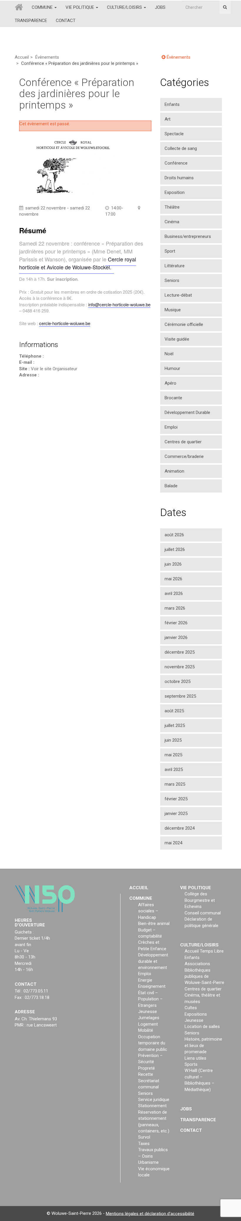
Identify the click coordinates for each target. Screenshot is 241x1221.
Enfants (172, 104)
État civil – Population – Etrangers (150, 999)
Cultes (191, 1007)
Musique (173, 309)
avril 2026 (174, 593)
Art (167, 119)
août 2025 (174, 710)
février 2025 (176, 798)
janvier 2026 (176, 637)
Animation (174, 471)
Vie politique (80, 7)
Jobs (160, 7)
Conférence (176, 163)
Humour (172, 368)
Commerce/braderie (184, 456)
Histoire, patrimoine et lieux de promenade (203, 1045)
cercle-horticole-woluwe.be (64, 323)
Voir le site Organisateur (54, 368)
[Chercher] (225, 7)
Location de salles (202, 1026)
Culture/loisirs (125, 7)
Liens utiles (195, 1058)
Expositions (196, 1014)
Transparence (31, 20)
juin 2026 (173, 564)
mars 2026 (175, 608)
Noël (169, 353)
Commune (43, 7)
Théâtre (172, 207)
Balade (171, 485)
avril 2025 (174, 769)
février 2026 (176, 622)
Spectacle (174, 133)
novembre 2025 (180, 666)
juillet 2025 (175, 725)
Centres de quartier (183, 441)
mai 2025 (173, 754)
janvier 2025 (176, 813)
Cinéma (172, 221)
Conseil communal (203, 913)
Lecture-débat (178, 295)
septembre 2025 (180, 696)
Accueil (22, 57)
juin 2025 (173, 740)
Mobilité (145, 1030)
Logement (148, 1024)
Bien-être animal (154, 923)
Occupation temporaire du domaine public (152, 1043)
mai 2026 (173, 578)
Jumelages (148, 1017)
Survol (144, 1137)
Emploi (171, 427)
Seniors (172, 280)
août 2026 (174, 534)
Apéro (170, 383)
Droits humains (179, 177)
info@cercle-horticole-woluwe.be (119, 304)
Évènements (47, 57)
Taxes (144, 1143)
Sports (191, 1064)
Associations (197, 963)
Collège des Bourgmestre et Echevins (200, 900)
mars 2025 (175, 784)
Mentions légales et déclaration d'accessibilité (150, 1213)
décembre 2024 (180, 828)
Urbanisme (148, 1162)
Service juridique (153, 1099)
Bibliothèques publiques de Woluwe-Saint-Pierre (204, 976)
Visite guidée (177, 339)
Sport (170, 251)
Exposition (175, 192)
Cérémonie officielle (184, 324)
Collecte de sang (181, 148)
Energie (145, 980)
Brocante (173, 397)
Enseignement (151, 986)
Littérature (175, 265)
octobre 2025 (177, 681)
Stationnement (152, 1105)
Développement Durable (187, 412)
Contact (66, 20)
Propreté (146, 1068)
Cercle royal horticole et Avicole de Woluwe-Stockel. (77, 263)
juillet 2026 (175, 549)
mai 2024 (173, 842)
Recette (145, 1074)
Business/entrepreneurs (188, 236)
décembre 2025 (180, 652)
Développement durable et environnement (153, 961)
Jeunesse (147, 1011)
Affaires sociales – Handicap (148, 911)
